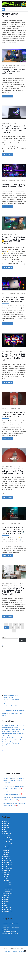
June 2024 (6, 874)
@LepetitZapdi (8, 797)
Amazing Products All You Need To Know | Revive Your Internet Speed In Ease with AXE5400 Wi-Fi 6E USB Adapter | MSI (13, 590)
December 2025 (8, 837)
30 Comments (15, 234)
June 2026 (6, 825)
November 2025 (8, 840)
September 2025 (8, 844)
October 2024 (7, 866)
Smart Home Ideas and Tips (11, 705)
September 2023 (8, 893)
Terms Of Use (22, 951)
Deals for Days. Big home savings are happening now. (13, 713)
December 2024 (8, 862)
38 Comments (15, 67)
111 (21, 624)
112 (6, 627)
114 (18, 627)
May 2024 (6, 876)
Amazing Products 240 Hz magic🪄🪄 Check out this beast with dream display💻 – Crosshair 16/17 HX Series (14, 530)
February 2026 (7, 833)
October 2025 (7, 842)
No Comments (15, 182)
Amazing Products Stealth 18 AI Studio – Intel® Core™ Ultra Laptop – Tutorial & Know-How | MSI (14, 129)
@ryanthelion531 (8, 792)
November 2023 (8, 889)
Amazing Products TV (9, 697)
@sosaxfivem (7, 778)
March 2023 (7, 905)
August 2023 (7, 895)
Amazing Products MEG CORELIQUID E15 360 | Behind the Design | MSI (14, 780)
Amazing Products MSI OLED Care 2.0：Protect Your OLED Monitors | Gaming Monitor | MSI (13, 357)
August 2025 (7, 846)
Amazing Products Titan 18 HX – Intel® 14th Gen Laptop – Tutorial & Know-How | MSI (14, 299)
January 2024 (7, 885)
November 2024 (8, 864)
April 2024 (6, 878)
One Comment (20, 524)
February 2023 (7, 907)
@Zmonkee (7, 803)
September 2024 (8, 868)
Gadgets (6, 701)
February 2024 (7, 883)
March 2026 (7, 831)
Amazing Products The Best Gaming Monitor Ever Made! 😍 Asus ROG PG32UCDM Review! (13, 240)
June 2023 (6, 899)
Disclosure (14, 951)
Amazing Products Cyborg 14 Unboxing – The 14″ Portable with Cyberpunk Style (13, 414)
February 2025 (7, 858)
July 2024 (6, 872)
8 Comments (15, 295)
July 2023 (6, 897)
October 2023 (7, 891)
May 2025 (6, 852)
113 (12, 627)
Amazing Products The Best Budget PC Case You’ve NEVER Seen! (13, 72)
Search (4, 637)
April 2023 (6, 903)
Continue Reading (7, 96)
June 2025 (6, 850)
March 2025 (7, 856)
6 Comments (15, 123)
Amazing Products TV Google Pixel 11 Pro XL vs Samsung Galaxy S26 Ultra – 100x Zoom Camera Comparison (13, 740)
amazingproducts (14, 65)
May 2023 (6, 901)
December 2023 (8, 887)
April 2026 (6, 829)
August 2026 (7, 821)
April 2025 (6, 854)
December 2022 (8, 911)
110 (15, 624)
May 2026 (6, 827)
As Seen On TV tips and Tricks (12, 699)
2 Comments (20, 351)
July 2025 (6, 848)
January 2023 (7, 909)
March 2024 (7, 880)
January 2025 (7, 860)
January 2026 (7, 835)
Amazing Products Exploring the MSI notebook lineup (13, 186)
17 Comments (20, 466)
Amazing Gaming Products (8, 351)
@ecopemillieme (8, 786)
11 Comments (20, 409)
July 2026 (6, 823)
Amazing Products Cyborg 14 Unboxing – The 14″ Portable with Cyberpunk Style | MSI (13, 471)
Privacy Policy (6, 951)
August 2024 (7, 870)
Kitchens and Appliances (10, 703)
